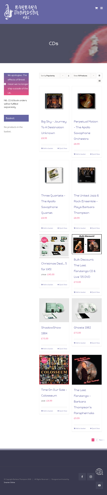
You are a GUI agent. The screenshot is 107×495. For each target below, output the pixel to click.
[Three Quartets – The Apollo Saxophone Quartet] (54, 175)
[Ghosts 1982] (87, 310)
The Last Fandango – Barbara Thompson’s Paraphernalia (84, 401)
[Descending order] (68, 75)
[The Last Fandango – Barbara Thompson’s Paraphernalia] (87, 370)
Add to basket (48, 148)
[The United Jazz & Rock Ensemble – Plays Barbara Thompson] (87, 175)
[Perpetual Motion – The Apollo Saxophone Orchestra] (87, 101)
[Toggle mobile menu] (101, 8)
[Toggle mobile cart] (96, 8)
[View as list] (99, 80)
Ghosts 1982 (82, 327)
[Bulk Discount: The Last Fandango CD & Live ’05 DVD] (87, 244)
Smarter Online (9, 482)
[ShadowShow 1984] (54, 310)
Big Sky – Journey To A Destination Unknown (54, 127)
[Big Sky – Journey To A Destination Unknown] (54, 101)
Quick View (63, 148)
